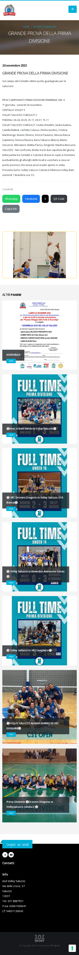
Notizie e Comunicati (44, 26)
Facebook (31, 199)
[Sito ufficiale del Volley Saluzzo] (9, 10)
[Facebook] (5, 854)
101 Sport (55, 945)
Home (26, 26)
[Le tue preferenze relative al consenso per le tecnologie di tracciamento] (72, 948)
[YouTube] (11, 854)
